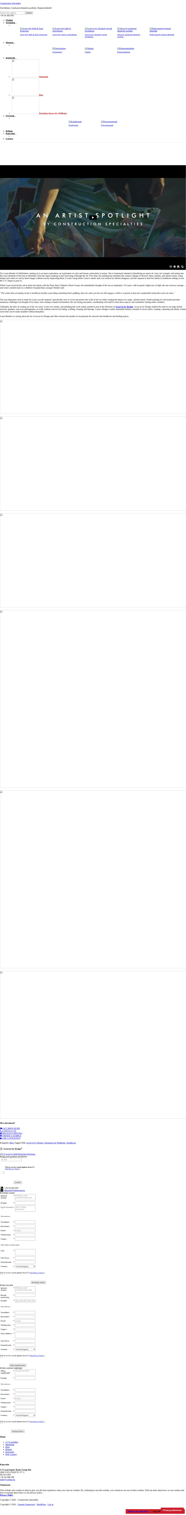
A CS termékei (11, 1442)
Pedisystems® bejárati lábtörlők (162, 35)
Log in (50, 1504)
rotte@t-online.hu (7, 1479)
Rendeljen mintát (38, 1282)
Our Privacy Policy (12, 1169)
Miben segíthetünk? (7, 1372)
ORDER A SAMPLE (11, 1136)
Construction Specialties (10, 3)
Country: (7, 1266)
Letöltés (18, 1182)
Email (7, 1230)
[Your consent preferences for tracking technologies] (172, 1510)
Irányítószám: (7, 1262)
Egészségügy (57, 52)
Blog (12, 1143)
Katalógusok (73, 125)
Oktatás (88, 52)
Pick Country (11, 1454)
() (19, 1168)
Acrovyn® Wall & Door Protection (33, 35)
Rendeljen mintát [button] (7, 1193)
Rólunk (8, 1449)
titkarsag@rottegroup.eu (14, 1190)
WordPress (41, 1504)
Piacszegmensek (107, 125)
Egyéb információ (7, 1207)
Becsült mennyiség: (7, 1296)
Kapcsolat (9, 1452)
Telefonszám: (7, 1235)
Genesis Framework (26, 1504)
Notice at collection (138, 1511)
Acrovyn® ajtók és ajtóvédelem (64, 35)
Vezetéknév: (7, 1222)
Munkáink (9, 1444)
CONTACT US (9, 1131)
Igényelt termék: (7, 1197)
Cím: (7, 1251)
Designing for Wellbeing (54, 1143)
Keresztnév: (7, 1226)
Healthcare (71, 1143)
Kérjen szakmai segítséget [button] (11, 1368)
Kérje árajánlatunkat (17, 1365)
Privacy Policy (6, 1495)
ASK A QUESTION (11, 1138)
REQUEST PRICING (12, 1133)
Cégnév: (7, 1239)
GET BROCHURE (11, 1128)
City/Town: (7, 1258)
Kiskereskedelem (123, 52)
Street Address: (7, 1334)
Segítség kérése (17, 1431)
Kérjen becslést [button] (6, 1285)
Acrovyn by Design (34, 1143)
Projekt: (7, 1203)
